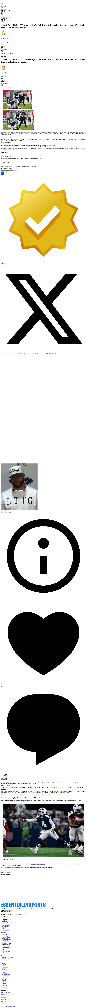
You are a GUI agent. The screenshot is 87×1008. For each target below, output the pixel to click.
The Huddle (5, 940)
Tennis (4, 970)
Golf (4, 965)
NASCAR (5, 967)
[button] (4, 861)
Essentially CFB (6, 945)
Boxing (4, 964)
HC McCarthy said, (17, 794)
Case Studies (4, 18)
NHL (4, 983)
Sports (3, 15)
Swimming (5, 981)
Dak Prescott (15, 132)
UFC (4, 972)
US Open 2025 (6, 958)
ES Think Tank (6, 951)
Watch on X (3, 510)
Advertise (5, 920)
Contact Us (5, 926)
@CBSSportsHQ (52, 353)
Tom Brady (33, 132)
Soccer (4, 980)
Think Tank (3, 7)
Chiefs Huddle (6, 942)
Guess (15, 169)
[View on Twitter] (43, 351)
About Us (5, 919)
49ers (28, 800)
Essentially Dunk (7, 938)
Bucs (41, 132)
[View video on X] (38, 509)
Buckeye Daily (6, 947)
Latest (2, 3)
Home (2, 21)
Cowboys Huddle (7, 943)
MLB (4, 979)
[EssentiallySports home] (23, 906)
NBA (4, 968)
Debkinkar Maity (4, 42)
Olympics (5, 978)
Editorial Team (6, 922)
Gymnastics (5, 976)
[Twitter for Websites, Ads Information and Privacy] (43, 598)
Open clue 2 (5, 162)
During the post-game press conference (9, 148)
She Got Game (6, 937)
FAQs (4, 927)
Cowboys (24, 132)
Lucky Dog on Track (7, 934)
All (4, 963)
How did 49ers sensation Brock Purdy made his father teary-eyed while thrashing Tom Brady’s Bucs (32, 867)
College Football (6, 974)
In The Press (6, 925)
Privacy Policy (6, 928)
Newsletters (3, 6)
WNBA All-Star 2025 (8, 957)
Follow (2, 265)
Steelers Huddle (6, 944)
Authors (5, 921)
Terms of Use (6, 930)
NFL (5, 21)
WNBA (5, 973)
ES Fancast (5, 952)
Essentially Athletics (7, 939)
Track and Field (6, 975)
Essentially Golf (6, 936)
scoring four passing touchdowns (38, 864)
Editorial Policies (7, 924)
